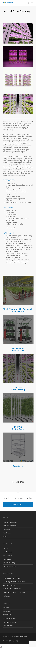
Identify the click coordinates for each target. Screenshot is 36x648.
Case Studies (7, 533)
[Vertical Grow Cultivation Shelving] (18, 104)
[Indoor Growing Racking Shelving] (18, 57)
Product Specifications (10, 526)
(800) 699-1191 (18, 504)
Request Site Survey (9, 563)
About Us (5, 548)
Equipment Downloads (10, 522)
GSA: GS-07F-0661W (9, 585)
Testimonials (7, 559)
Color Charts (6, 529)
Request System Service (10, 566)
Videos (5, 536)
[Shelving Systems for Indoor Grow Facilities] (18, 81)
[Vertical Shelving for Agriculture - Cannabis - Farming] (18, 33)
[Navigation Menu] (32, 3)
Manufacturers (7, 552)
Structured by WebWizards (19, 636)
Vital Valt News (7, 555)
